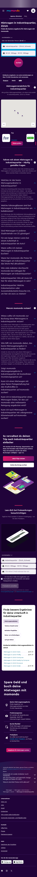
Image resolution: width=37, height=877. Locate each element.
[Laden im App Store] (18, 862)
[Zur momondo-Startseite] (13, 11)
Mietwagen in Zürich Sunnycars (13, 657)
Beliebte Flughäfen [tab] (11, 630)
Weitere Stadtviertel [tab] (11, 626)
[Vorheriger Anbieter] (4, 125)
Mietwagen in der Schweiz (21, 790)
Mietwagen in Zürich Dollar (12, 666)
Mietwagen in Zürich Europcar (13, 663)
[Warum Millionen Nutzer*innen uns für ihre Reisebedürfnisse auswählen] (35, 308)
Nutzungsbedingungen (7, 591)
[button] (3, 11)
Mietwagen (9, 790)
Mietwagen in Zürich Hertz (12, 652)
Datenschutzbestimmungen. (24, 591)
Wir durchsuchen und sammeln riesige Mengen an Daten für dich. (17, 778)
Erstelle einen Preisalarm (17, 739)
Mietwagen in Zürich (8, 791)
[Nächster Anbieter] (33, 125)
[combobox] (7, 38)
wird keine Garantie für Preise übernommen (19, 769)
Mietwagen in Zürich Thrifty (12, 654)
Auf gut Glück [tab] (9, 639)
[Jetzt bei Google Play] (6, 862)
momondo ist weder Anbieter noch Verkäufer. (15, 774)
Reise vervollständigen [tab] (12, 635)
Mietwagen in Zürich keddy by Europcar (16, 660)
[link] (17, 143)
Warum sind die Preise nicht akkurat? (16, 782)
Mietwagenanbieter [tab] (11, 621)
